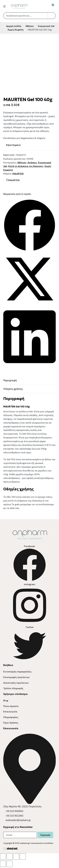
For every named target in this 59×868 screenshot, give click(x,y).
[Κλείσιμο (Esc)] (23, 856)
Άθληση (30, 26)
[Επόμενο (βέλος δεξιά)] (10, 864)
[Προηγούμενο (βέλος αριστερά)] (3, 864)
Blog (5, 700)
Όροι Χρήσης (10, 722)
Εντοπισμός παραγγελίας (17, 671)
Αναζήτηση (52, 16)
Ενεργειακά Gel (46, 26)
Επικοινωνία (10, 711)
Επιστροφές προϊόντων (16, 677)
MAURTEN (17, 173)
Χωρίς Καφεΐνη (15, 29)
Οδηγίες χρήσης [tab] (13, 388)
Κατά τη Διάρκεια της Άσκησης (25, 166)
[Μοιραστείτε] (16, 856)
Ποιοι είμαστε (11, 706)
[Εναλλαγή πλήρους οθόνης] (10, 856)
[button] (29, 226)
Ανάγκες (32, 162)
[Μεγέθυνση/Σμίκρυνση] (3, 856)
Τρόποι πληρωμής (13, 688)
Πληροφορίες (10, 717)
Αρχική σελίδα (13, 26)
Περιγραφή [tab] (10, 380)
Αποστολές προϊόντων (16, 682)
